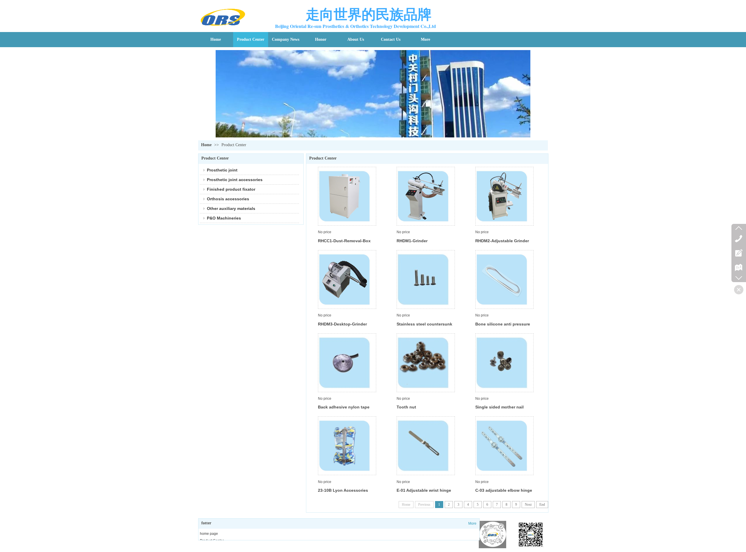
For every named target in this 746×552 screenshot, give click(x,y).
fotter (206, 523)
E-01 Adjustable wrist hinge (424, 490)
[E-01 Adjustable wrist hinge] (426, 445)
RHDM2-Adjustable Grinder (502, 240)
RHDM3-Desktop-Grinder (342, 324)
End (542, 505)
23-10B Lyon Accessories (343, 490)
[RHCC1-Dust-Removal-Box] (347, 196)
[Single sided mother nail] (504, 362)
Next (528, 505)
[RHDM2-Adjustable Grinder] (504, 196)
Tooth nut (406, 407)
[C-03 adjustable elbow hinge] (504, 445)
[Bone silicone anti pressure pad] (504, 279)
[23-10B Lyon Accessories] (347, 445)
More (472, 523)
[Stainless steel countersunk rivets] (426, 279)
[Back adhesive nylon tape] (347, 362)
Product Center (233, 145)
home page (209, 534)
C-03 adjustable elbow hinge (503, 490)
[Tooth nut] (426, 362)
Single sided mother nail (499, 407)
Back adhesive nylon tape (344, 407)
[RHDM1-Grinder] (426, 196)
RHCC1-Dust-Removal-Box (344, 240)
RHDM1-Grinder (412, 240)
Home (206, 145)
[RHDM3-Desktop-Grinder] (347, 279)
